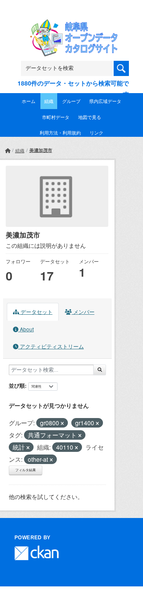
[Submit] (99, 369)
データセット (36, 311)
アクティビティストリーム (51, 346)
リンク (96, 132)
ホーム (28, 101)
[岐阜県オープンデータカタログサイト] (71, 24)
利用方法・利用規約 (60, 132)
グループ (71, 101)
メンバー (83, 311)
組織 (48, 101)
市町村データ (55, 117)
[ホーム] (7, 150)
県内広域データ (105, 101)
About (26, 329)
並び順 (17, 385)
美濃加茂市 (40, 150)
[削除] (62, 423)
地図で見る (89, 117)
